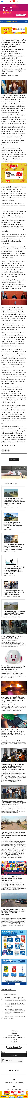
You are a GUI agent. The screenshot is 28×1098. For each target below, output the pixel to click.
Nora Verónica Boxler (10, 994)
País (2, 38)
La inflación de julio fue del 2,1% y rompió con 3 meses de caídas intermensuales (14, 592)
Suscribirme (14, 1055)
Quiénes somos (14, 1031)
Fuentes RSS (14, 1039)
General (9, 640)
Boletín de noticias (14, 1047)
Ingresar (14, 1041)
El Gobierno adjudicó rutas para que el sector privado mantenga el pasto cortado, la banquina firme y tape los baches (14, 501)
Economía (11, 739)
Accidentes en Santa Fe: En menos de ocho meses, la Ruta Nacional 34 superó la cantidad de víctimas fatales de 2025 (13, 699)
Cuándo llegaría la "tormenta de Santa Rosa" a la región (12, 637)
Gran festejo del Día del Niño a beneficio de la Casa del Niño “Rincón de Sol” (12, 878)
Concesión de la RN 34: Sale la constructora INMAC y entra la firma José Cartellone (14, 613)
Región (9, 704)
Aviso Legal (14, 1033)
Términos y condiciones (14, 1035)
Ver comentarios (14, 459)
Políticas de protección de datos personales (14, 1037)
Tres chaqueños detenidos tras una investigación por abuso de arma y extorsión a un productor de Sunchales (13, 911)
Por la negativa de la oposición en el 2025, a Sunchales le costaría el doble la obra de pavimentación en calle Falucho (13, 834)
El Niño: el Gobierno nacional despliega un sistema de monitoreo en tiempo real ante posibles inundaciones (14, 546)
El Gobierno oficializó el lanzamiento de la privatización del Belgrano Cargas (13, 524)
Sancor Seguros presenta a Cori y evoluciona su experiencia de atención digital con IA (13, 667)
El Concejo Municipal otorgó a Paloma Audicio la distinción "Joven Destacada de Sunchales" (13, 802)
